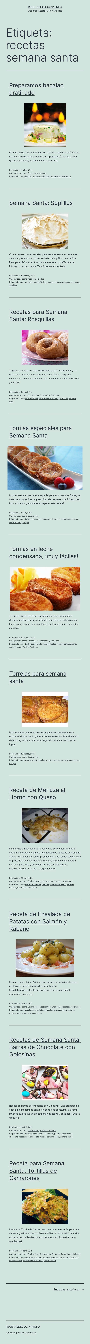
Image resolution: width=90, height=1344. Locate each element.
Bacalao (28, 176)
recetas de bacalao (41, 176)
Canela (28, 760)
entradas (29, 1257)
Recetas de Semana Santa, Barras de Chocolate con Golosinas (45, 1047)
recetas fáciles (39, 282)
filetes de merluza (33, 884)
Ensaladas (56, 1007)
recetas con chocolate (29, 1137)
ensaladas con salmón (45, 1010)
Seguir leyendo (47, 868)
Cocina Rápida (34, 881)
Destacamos (33, 395)
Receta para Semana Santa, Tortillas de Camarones (36, 1170)
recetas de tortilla (71, 1257)
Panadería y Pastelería (49, 395)
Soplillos (13, 285)
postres (28, 282)
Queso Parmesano (58, 884)
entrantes (38, 1257)
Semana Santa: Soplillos (41, 202)
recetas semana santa (61, 176)
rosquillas (64, 398)
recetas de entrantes (52, 1257)
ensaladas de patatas (65, 1010)
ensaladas (29, 1010)
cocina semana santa (41, 519)
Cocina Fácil (33, 516)
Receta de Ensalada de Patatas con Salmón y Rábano (39, 921)
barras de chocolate (34, 1133)
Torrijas (25, 522)
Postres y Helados (36, 279)
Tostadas (34, 647)
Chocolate (48, 1133)
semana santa (73, 282)
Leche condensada (33, 644)
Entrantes (56, 1254)
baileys (28, 519)
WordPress (30, 1332)
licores (55, 519)
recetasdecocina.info (45, 7)
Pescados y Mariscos (37, 173)
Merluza (45, 884)
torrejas (12, 763)
